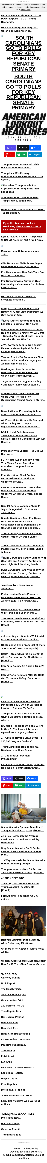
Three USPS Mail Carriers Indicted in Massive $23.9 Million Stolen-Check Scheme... (22, 548)
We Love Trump (10, 1123)
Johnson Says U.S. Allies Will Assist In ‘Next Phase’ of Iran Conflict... (22, 638)
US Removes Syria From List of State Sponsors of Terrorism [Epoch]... (23, 647)
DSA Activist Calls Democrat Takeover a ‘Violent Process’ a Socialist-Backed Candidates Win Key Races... (23, 437)
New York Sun (9, 1022)
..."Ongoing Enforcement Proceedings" (16, 757)
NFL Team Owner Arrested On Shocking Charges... (18, 298)
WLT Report (8, 983)
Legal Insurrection (12, 1073)
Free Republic (9, 1084)
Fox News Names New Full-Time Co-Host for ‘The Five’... (22, 274)
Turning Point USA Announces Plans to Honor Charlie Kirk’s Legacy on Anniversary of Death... (22, 360)
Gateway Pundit (10, 977)
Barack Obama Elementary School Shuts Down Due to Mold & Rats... (21, 413)
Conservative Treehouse (15, 1039)
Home (17, 1148)
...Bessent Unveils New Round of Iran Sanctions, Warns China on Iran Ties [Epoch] (23, 621)
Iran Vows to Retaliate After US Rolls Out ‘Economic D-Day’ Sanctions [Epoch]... (22, 678)
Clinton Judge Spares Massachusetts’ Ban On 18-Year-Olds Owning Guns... (23, 962)
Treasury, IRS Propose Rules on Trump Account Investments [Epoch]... (20, 886)
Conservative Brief (12, 1000)
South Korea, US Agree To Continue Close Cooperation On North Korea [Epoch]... (22, 657)
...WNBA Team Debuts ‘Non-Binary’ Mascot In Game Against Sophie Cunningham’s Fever (21, 348)
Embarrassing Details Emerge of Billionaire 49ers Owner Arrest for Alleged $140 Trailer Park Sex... (21, 597)
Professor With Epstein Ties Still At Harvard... (22, 452)
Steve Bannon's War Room (17, 1095)
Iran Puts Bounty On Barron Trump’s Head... (22, 668)
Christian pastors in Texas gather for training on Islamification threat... (23, 766)
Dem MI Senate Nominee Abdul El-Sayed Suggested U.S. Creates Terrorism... (21, 509)
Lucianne (6, 1061)
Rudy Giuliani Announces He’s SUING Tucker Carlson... (23, 211)
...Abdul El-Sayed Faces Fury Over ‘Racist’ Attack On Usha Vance (21, 535)
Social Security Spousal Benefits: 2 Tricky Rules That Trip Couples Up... (22, 829)
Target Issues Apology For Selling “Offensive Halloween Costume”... (21, 383)
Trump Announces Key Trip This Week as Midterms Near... (20, 166)
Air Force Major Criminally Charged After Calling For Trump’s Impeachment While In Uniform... (22, 423)
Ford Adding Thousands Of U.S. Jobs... (20, 897)
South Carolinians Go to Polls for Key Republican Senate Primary (23, 92)
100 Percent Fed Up (12, 1005)
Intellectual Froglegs (13, 1090)
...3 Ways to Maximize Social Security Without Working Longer (23, 862)
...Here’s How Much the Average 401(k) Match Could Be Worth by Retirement (20, 839)
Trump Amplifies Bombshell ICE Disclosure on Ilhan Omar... (20, 748)
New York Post (9, 1028)
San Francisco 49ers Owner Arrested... (17, 587)
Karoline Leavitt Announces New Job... (20, 253)
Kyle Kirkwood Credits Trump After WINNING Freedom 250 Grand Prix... (22, 238)
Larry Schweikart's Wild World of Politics (20, 1103)
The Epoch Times (11, 989)
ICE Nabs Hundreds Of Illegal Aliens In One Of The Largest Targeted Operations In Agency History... (22, 729)
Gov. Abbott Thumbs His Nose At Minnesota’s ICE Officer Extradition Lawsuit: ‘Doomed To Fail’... (22, 704)
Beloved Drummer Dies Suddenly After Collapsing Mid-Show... (20, 941)
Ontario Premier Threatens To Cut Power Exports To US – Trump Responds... (21, 18)
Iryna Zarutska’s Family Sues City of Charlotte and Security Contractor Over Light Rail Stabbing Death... (22, 573)
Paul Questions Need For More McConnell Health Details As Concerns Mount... (19, 478)
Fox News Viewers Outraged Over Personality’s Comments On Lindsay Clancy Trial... (22, 284)
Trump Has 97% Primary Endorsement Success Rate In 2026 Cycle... (22, 176)
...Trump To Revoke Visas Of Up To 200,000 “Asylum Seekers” (21, 739)
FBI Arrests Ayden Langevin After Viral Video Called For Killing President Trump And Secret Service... (20, 465)
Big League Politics (12, 1017)
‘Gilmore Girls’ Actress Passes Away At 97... (22, 950)
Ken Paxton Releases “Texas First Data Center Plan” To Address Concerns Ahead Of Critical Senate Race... (21, 492)
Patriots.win (8, 1056)
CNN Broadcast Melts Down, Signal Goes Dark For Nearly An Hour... (22, 265)
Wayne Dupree (9, 1078)
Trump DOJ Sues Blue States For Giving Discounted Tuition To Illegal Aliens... (22, 716)
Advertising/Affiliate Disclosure (26, 1151)
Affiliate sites (26, 10)
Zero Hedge (8, 1050)
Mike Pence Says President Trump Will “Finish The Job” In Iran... (21, 611)
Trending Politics (11, 1011)
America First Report (13, 994)
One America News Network (17, 1067)
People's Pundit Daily (13, 1045)
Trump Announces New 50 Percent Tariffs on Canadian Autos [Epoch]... (22, 871)
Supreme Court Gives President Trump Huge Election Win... (20, 199)
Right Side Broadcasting (15, 1033)
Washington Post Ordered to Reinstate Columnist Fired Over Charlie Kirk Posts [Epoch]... (19, 372)
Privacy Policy (31, 1148)
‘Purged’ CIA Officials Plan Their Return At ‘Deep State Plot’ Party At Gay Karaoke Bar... (22, 311)
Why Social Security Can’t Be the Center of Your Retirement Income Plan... (21, 851)
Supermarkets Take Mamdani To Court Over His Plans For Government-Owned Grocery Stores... (23, 396)
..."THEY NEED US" (12, 878)
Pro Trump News (11, 1118)
